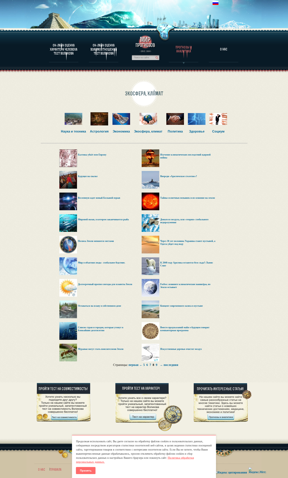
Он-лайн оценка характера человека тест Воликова (63, 49)
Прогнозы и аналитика (184, 49)
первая (134, 364)
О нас (41, 470)
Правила (56, 470)
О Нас (223, 49)
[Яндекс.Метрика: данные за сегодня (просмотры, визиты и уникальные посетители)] (257, 470)
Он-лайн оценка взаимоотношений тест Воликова (104, 49)
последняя (171, 364)
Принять (86, 470)
